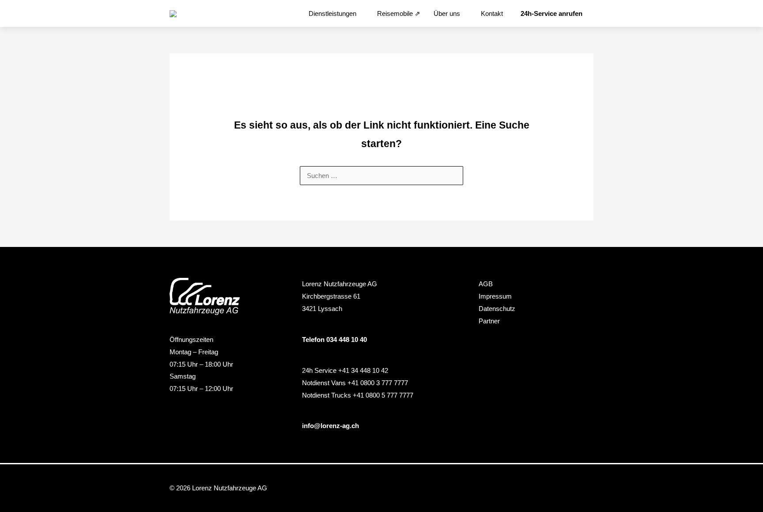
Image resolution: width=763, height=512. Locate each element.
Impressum (495, 296)
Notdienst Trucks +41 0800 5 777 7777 (357, 395)
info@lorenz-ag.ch (330, 425)
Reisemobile (395, 13)
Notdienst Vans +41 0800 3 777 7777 (355, 383)
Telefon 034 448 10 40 (334, 339)
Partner (489, 321)
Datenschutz (497, 308)
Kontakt (492, 13)
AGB (486, 284)
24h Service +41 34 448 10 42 (345, 370)
